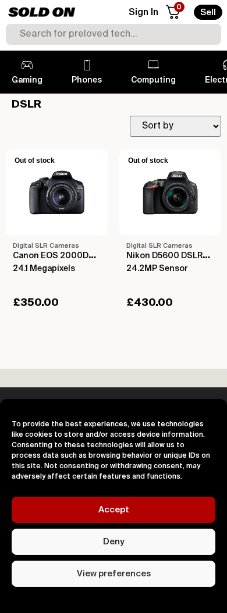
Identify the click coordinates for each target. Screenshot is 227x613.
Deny (113, 541)
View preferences (114, 573)
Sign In (143, 12)
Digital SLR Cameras (46, 246)
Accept (113, 509)
